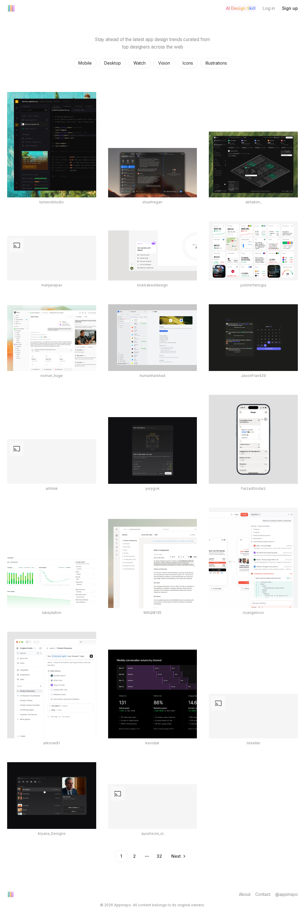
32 (159, 856)
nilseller (253, 743)
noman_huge (52, 375)
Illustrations (216, 63)
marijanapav (51, 285)
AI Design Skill (241, 8)
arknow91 (51, 743)
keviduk (152, 743)
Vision (164, 63)
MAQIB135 (152, 612)
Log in (269, 8)
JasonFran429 (253, 375)
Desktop (112, 63)
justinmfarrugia (253, 285)
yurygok (152, 488)
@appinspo (286, 894)
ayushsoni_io (152, 833)
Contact (262, 894)
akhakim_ (253, 202)
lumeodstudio (51, 202)
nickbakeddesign (152, 285)
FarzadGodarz (253, 488)
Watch (139, 63)
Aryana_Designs (52, 833)
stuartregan (152, 202)
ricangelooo (253, 612)
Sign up (290, 8)
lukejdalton (51, 612)
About (244, 894)
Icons (188, 63)
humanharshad (152, 375)
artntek (52, 488)
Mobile (85, 63)
